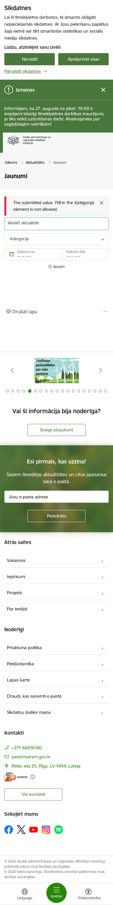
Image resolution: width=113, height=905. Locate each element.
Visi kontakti (33, 794)
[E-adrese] (16, 777)
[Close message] (103, 90)
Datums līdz (75, 251)
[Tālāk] (100, 370)
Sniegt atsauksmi (56, 430)
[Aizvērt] (101, 202)
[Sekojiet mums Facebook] (8, 829)
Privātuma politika (24, 647)
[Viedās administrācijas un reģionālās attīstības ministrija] (50, 145)
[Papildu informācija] (32, 777)
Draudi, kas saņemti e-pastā (34, 696)
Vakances (16, 560)
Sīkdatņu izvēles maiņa (29, 712)
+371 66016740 (27, 748)
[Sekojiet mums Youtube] (33, 829)
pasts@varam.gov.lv (31, 756)
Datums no (26, 251)
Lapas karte (18, 680)
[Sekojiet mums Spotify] (58, 829)
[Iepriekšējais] (12, 370)
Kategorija (19, 238)
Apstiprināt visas (83, 59)
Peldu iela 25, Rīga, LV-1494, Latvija (46, 766)
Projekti (14, 592)
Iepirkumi (16, 576)
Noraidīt (29, 59)
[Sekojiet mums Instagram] (46, 830)
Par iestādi (17, 609)
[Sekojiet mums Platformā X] (21, 829)
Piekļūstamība (20, 663)
